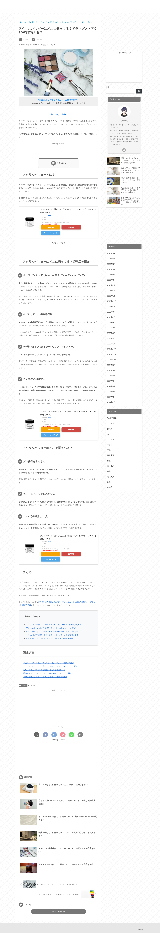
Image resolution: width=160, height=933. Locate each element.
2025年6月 (111, 323)
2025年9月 (111, 312)
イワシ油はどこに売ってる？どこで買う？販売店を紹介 (45, 677)
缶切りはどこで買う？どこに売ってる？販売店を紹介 (44, 670)
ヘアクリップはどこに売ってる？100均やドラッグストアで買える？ (53, 631)
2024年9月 (111, 365)
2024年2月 (111, 402)
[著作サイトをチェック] (124, 150)
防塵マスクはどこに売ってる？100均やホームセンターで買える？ (49, 673)
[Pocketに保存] (63, 734)
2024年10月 (111, 360)
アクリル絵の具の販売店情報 (49, 602)
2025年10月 (111, 307)
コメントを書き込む (58, 911)
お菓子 (109, 429)
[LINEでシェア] (71, 734)
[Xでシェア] (36, 734)
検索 (107, 87)
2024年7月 (111, 376)
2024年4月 (111, 392)
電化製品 (110, 477)
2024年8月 (111, 370)
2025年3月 (111, 333)
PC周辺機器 (112, 418)
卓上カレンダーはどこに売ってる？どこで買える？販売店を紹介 (48, 663)
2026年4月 (111, 275)
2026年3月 (111, 280)
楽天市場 (71, 227)
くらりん (124, 120)
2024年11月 (111, 354)
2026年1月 (111, 291)
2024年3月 (111, 397)
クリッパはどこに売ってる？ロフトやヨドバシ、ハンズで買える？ (52, 635)
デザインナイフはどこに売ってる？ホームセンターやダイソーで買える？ (52, 666)
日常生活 (23, 685)
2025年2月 (111, 338)
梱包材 (109, 461)
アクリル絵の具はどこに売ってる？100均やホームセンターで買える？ (53, 624)
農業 (109, 471)
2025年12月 (111, 296)
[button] (80, 734)
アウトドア (111, 423)
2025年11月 (111, 301)
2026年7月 (111, 259)
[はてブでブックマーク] (54, 734)
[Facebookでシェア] (45, 734)
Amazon (51, 227)
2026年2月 (111, 285)
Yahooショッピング (51, 233)
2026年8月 (111, 253)
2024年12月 (111, 349)
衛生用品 (110, 466)
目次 (58, 163)
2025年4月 (111, 328)
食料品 (109, 487)
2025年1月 (111, 344)
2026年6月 (111, 264)
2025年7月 (111, 317)
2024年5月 (111, 386)
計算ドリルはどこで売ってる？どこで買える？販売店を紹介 (49, 638)
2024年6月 (111, 381)
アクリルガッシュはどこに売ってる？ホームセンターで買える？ (51, 628)
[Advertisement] (58, 150)
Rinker (49, 215)
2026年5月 (111, 269)
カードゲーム (112, 434)
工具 (109, 450)
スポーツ (110, 439)
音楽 (109, 482)
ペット (109, 445)
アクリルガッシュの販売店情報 (74, 602)
